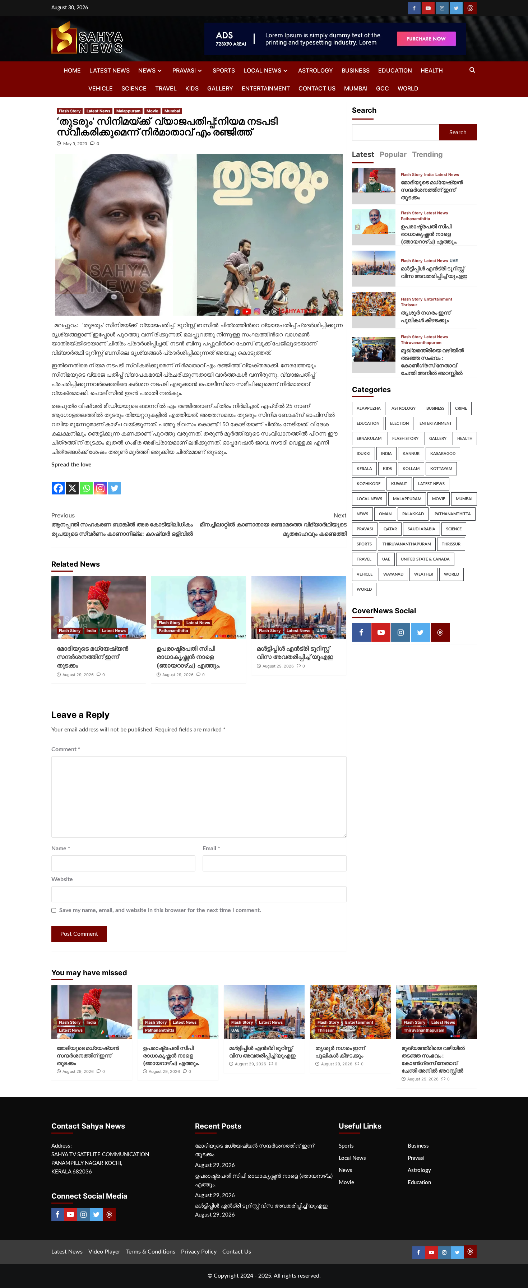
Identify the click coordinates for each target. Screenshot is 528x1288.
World (408, 88)
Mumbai (355, 88)
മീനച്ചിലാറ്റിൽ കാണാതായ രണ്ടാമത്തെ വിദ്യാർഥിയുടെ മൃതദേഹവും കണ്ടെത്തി (273, 524)
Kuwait (399, 484)
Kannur (411, 454)
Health (432, 70)
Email (211, 848)
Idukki (363, 454)
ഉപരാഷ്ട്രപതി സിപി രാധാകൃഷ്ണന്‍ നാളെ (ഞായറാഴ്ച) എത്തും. (189, 657)
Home (72, 70)
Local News (262, 70)
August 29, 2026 (78, 674)
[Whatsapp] (86, 482)
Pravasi (184, 70)
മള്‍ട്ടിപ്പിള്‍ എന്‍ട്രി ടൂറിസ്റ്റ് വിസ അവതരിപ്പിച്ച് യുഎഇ (261, 1206)
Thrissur (409, 305)
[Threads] (470, 8)
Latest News (109, 70)
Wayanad (393, 574)
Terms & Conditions (150, 1252)
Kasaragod (442, 454)
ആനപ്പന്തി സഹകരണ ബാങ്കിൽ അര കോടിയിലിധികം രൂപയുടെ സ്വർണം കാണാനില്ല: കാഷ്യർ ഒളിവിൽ (122, 524)
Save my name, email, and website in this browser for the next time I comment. (160, 910)
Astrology (315, 70)
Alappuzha (369, 408)
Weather (423, 574)
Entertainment (266, 88)
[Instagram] (442, 8)
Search (364, 110)
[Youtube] (428, 8)
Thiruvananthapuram (421, 343)
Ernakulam (369, 439)
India (91, 630)
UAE (320, 630)
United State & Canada (425, 559)
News (147, 70)
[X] (72, 482)
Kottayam (441, 469)
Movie (152, 110)
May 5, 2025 (75, 143)
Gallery (220, 88)
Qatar (390, 529)
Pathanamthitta (173, 630)
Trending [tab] (427, 154)
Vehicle (100, 88)
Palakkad (413, 514)
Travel (166, 88)
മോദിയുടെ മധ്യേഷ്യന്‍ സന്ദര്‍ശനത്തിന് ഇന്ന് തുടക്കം (92, 657)
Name (60, 848)
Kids (192, 88)
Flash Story (69, 110)
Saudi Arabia (421, 529)
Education (395, 70)
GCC (382, 88)
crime (461, 408)
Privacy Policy (199, 1252)
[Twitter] (456, 8)
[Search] (472, 70)
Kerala (364, 469)
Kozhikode (368, 484)
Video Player (104, 1252)
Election (399, 424)
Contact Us (316, 88)
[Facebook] (414, 8)
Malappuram (128, 110)
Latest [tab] (363, 154)
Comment (65, 749)
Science (134, 88)
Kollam (411, 469)
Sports (224, 70)
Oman (385, 514)
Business (356, 70)
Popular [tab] (393, 154)
